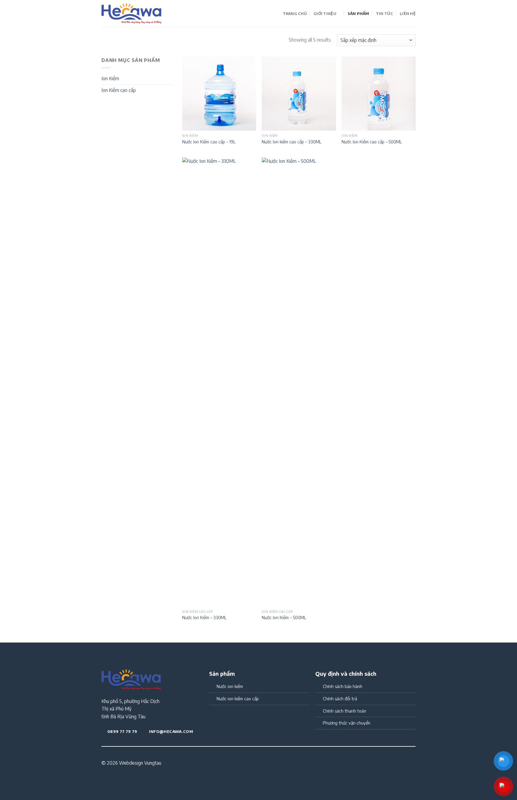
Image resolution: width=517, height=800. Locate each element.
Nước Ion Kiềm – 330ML (204, 617)
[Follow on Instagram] (335, 763)
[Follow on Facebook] (328, 763)
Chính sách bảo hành (342, 686)
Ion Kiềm (110, 78)
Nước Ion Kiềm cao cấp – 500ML (372, 141)
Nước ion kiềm (230, 686)
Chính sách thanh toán (344, 710)
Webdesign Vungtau (140, 763)
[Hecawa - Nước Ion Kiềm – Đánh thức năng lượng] (131, 13)
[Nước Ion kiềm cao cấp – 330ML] (299, 94)
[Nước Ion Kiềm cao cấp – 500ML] (379, 94)
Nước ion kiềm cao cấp (238, 698)
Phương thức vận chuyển (346, 722)
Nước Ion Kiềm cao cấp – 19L (208, 141)
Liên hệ (408, 13)
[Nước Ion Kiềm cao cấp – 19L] (219, 94)
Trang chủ (295, 13)
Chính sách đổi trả (340, 698)
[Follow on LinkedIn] (350, 763)
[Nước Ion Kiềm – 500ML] (299, 382)
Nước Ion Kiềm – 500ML (284, 617)
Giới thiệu (325, 13)
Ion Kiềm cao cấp (118, 90)
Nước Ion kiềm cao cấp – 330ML (291, 141)
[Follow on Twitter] (342, 763)
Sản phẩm (358, 13)
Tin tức (384, 13)
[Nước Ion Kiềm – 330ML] (219, 382)
